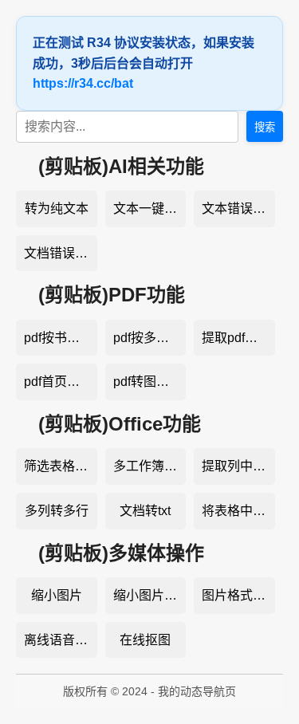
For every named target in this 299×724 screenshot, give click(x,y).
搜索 (264, 127)
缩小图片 (56, 595)
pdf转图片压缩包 (150, 381)
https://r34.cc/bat (83, 83)
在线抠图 (145, 640)
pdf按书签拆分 (60, 337)
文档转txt (145, 510)
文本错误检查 (238, 208)
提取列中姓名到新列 (238, 466)
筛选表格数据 (60, 466)
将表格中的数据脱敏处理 (238, 510)
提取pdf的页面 (238, 337)
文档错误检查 (60, 253)
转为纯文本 (57, 208)
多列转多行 (57, 510)
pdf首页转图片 (60, 381)
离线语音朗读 (60, 640)
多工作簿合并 (150, 466)
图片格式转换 (238, 595)
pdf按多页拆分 (150, 337)
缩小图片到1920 (150, 595)
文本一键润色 (150, 208)
